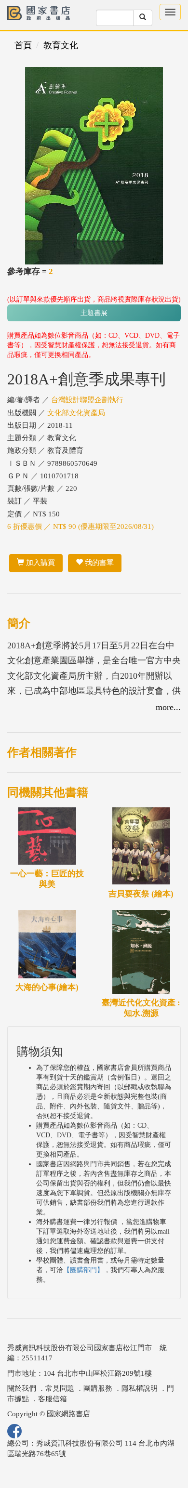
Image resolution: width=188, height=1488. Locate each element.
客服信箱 (52, 1399)
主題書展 (94, 312)
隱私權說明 (139, 1388)
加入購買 (39, 562)
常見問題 (59, 1388)
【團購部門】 (83, 1270)
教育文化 (60, 45)
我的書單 (98, 562)
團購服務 (97, 1388)
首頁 (23, 45)
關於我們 (21, 1388)
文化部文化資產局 (76, 413)
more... (168, 707)
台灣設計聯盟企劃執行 (87, 400)
